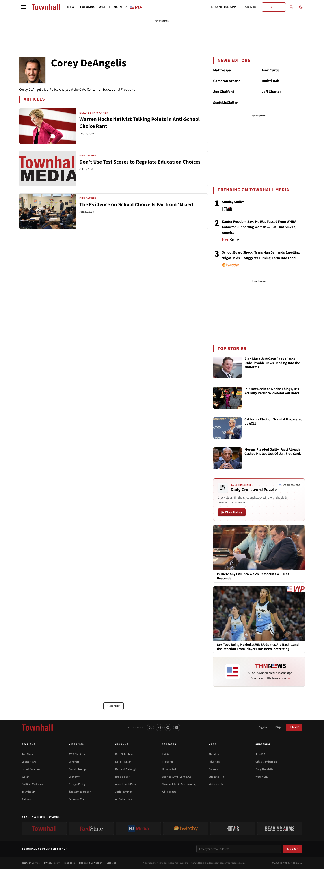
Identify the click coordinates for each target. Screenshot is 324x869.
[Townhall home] (37, 727)
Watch (25, 777)
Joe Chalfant (223, 91)
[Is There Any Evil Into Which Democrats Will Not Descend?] (259, 547)
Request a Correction (90, 863)
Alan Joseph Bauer (126, 784)
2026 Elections (77, 754)
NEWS (71, 7)
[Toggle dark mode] (301, 7)
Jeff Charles (271, 91)
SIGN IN (250, 7)
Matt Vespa (222, 70)
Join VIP (294, 727)
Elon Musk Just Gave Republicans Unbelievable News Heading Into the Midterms (272, 363)
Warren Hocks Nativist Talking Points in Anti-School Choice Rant (139, 122)
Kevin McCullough (125, 769)
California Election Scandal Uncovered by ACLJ (273, 421)
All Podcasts (169, 792)
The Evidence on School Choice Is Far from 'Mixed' (137, 204)
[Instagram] (159, 727)
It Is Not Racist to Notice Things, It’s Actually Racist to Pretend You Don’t (271, 391)
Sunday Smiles (233, 201)
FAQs (278, 727)
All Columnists (123, 799)
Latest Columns (31, 769)
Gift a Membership (266, 762)
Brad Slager (122, 777)
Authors (26, 799)
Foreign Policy (77, 784)
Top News (27, 754)
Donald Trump (77, 769)
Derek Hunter (123, 762)
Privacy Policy (52, 863)
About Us (214, 754)
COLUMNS (87, 7)
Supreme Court (78, 799)
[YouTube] (176, 727)
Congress (74, 762)
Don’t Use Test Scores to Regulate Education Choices (140, 162)
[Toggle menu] (23, 7)
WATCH (104, 7)
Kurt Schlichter (124, 754)
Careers (213, 769)
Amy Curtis (270, 70)
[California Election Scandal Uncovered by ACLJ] (227, 428)
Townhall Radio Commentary (179, 784)
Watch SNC (261, 777)
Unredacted (169, 769)
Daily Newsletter (264, 769)
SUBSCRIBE (273, 7)
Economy (74, 777)
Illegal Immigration (80, 792)
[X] (150, 727)
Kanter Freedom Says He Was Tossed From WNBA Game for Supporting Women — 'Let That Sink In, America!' (259, 227)
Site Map (111, 863)
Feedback (69, 863)
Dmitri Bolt (270, 81)
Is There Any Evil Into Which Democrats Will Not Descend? (253, 576)
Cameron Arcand (227, 81)
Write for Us (216, 784)
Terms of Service (31, 863)
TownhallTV (29, 792)
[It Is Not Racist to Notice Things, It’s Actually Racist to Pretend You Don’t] (227, 398)
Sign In (263, 727)
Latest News (29, 762)
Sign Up (292, 849)
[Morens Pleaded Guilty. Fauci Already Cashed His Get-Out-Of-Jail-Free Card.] (227, 458)
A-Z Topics (76, 744)
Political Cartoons (32, 784)
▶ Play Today (232, 512)
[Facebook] (167, 727)
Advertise (214, 762)
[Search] (291, 7)
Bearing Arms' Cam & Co (176, 777)
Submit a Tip (216, 777)
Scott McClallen (225, 102)
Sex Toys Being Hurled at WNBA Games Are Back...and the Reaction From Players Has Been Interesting (258, 647)
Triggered (167, 762)
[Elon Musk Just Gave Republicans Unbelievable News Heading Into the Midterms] (227, 367)
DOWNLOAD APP (223, 7)
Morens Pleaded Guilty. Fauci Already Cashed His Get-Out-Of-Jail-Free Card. (272, 451)
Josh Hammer (123, 792)
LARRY (165, 754)
